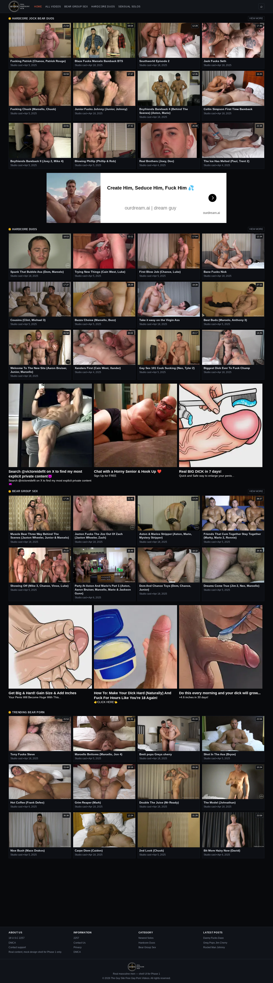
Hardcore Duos (103, 6)
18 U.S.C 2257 (17, 938)
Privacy (78, 947)
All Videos (53, 6)
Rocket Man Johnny (214, 947)
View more (256, 18)
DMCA (12, 942)
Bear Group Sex (76, 6)
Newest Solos (145, 938)
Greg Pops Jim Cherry (215, 942)
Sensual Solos (129, 6)
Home (38, 6)
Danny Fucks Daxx (213, 938)
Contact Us (80, 942)
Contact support (17, 947)
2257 (76, 938)
